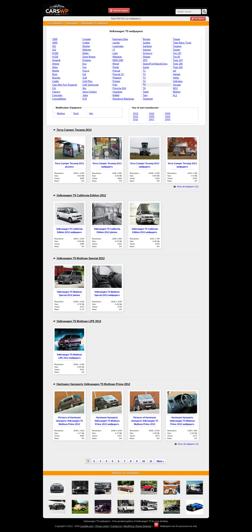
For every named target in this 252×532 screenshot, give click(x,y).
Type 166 (178, 63)
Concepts (57, 95)
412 (54, 49)
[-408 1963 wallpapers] (103, 488)
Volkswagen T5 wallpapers (94, 23)
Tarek (146, 91)
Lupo (115, 53)
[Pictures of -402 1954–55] (80, 488)
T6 (144, 88)
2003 (167, 119)
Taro (145, 95)
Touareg (177, 46)
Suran (146, 67)
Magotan (117, 56)
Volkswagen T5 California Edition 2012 (81, 195)
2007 (151, 119)
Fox (84, 67)
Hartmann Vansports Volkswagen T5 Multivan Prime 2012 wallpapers (107, 420)
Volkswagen (72, 23)
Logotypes (118, 46)
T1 (144, 70)
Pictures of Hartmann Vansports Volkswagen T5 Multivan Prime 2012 (69, 420)
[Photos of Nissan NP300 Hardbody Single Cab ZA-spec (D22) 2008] (126, 507)
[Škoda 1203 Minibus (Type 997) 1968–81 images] (80, 507)
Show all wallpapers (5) (188, 444)
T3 (144, 77)
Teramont (148, 98)
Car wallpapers (55, 23)
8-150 (55, 53)
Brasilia (56, 77)
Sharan (146, 56)
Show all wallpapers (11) (187, 186)
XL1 (175, 95)
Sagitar (146, 42)
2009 (151, 116)
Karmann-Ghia (120, 39)
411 (54, 46)
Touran (176, 49)
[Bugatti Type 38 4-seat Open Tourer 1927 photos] (194, 507)
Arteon (55, 63)
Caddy (55, 81)
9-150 (55, 56)
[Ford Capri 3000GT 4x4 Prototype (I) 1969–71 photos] (57, 507)
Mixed (116, 63)
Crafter (86, 42)
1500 (54, 39)
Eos (84, 63)
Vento (176, 77)
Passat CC (118, 74)
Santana (147, 46)
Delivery (86, 49)
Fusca (85, 70)
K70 (84, 98)
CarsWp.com (86, 526)
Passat (116, 70)
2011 (135, 119)
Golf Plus (87, 81)
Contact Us (116, 526)
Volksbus (178, 81)
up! (174, 70)
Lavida (116, 42)
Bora (54, 74)
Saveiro (147, 49)
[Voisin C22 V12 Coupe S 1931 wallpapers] (103, 507)
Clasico (56, 91)
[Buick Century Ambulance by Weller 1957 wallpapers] (149, 507)
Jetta (85, 95)
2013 (135, 113)
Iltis (84, 88)
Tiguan (176, 39)
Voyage (177, 84)
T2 (144, 74)
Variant (176, 74)
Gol (84, 74)
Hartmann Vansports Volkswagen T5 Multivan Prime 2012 (93, 384)
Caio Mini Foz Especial (64, 84)
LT (114, 49)
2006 (167, 113)
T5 (144, 84)
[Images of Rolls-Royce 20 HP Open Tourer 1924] (149, 488)
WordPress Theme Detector (137, 526)
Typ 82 (176, 56)
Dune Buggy (89, 56)
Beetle (55, 70)
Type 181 (178, 67)
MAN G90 (118, 60)
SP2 (145, 60)
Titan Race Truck (182, 42)
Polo (115, 84)
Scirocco (147, 53)
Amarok (56, 60)
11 (151, 461)
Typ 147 (177, 53)
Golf (84, 77)
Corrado (86, 39)
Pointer (116, 81)
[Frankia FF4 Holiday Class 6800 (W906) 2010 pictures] (172, 488)
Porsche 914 (119, 88)
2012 (135, 116)
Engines (86, 60)
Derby (85, 53)
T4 (144, 81)
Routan (146, 39)
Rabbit (116, 95)
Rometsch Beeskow (123, 98)
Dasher (86, 46)
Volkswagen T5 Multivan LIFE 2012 (78, 321)
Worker (176, 91)
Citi (54, 88)
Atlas (55, 67)
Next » (160, 461)
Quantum (117, 91)
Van (91, 113)
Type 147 (178, 60)
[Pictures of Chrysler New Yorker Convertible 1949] (126, 488)
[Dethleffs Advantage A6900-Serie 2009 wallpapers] (194, 488)
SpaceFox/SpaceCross (155, 63)
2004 (167, 116)
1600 (54, 42)
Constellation (59, 98)
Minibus (61, 113)
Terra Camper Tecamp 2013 (74, 129)
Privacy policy (102, 526)
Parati (116, 67)
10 (143, 461)
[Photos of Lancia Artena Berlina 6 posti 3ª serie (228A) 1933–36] (172, 507)
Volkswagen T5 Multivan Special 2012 (80, 258)
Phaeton (117, 77)
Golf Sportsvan (90, 84)
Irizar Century (89, 91)
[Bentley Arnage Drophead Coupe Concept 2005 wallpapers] (57, 488)
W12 (175, 88)
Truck (76, 113)
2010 (151, 113)
